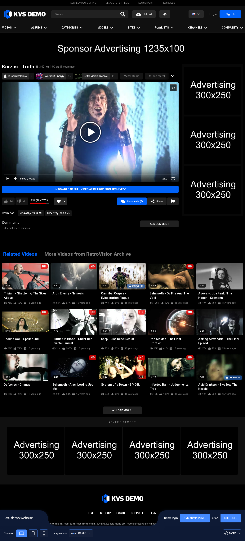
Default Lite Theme (117, 3)
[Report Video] (173, 201)
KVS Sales (169, 3)
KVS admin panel (195, 518)
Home (90, 513)
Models (102, 27)
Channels (195, 27)
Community (230, 27)
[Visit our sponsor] (122, 48)
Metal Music (131, 76)
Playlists (162, 27)
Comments (11, 222)
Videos (7, 27)
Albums (36, 27)
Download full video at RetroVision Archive (90, 189)
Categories (69, 27)
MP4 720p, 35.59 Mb (58, 213)
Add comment (159, 223)
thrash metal (157, 76)
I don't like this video (24, 201)
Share (159, 201)
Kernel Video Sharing (83, 3)
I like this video (11, 201)
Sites (131, 27)
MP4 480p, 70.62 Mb (31, 213)
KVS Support (146, 3)
